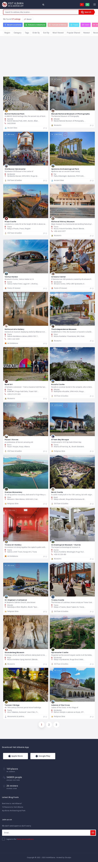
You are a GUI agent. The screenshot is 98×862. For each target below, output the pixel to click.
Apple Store (17, 756)
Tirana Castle (57, 600)
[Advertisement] (49, 55)
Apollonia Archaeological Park (13, 811)
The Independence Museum (63, 329)
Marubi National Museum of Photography (70, 114)
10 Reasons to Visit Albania (12, 807)
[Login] (82, 4)
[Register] (87, 4)
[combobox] (41, 12)
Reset (29, 19)
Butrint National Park (14, 114)
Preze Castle (10, 221)
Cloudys (68, 857)
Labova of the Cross (60, 705)
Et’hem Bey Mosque (60, 439)
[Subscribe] (92, 832)
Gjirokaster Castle (59, 652)
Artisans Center (58, 277)
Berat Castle (57, 492)
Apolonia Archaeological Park (65, 169)
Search (87, 12)
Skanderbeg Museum (14, 652)
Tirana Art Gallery (13, 545)
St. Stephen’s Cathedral (16, 600)
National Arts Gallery (14, 329)
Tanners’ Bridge (12, 705)
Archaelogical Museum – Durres (66, 545)
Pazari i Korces (11, 439)
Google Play (44, 756)
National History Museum (63, 221)
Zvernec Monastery (13, 492)
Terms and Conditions (25, 839)
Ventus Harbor (11, 277)
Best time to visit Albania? (12, 803)
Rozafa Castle (58, 384)
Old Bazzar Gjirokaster (15, 169)
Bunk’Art (9, 384)
